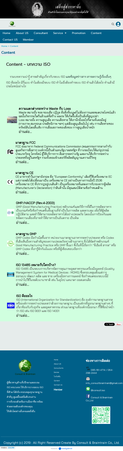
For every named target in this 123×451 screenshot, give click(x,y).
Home (4, 46)
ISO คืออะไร (24, 296)
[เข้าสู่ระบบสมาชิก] (118, 24)
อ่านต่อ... (22, 253)
